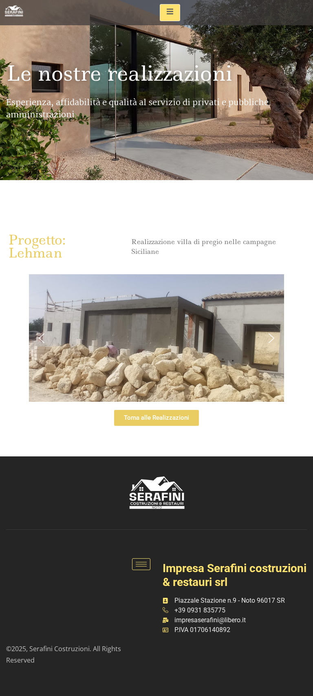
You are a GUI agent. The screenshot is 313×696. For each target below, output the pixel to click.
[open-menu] (170, 12)
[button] (41, 338)
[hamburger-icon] (141, 564)
